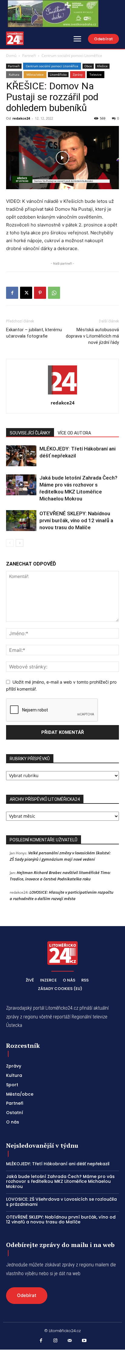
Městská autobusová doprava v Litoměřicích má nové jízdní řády (92, 336)
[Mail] (70, 1341)
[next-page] (19, 543)
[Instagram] (55, 1341)
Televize (96, 74)
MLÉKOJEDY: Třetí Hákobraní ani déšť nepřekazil (58, 1164)
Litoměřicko (58, 74)
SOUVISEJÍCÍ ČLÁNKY (30, 433)
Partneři (29, 55)
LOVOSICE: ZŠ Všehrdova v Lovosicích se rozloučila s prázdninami (61, 1201)
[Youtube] (84, 1341)
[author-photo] (62, 394)
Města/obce (35, 74)
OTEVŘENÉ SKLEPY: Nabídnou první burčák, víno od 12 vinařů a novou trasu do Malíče (76, 520)
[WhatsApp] (54, 293)
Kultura (14, 74)
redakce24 (21, 118)
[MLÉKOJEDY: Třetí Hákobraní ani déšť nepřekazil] (21, 455)
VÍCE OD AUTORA (74, 433)
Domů (11, 55)
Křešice (102, 66)
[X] (26, 293)
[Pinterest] (40, 293)
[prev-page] (10, 543)
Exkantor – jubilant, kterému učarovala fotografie (34, 333)
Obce (88, 66)
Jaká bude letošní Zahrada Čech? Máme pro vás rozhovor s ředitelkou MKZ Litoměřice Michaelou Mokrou (60, 1181)
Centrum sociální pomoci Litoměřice (72, 55)
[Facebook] (12, 293)
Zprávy (78, 74)
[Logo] (15, 38)
